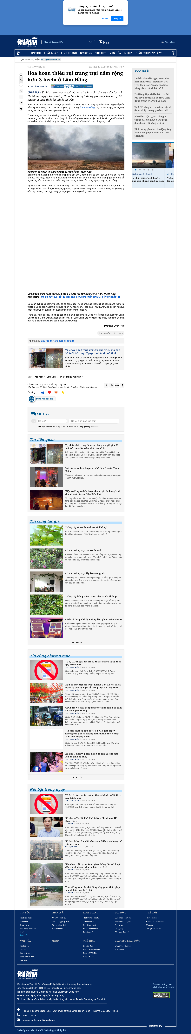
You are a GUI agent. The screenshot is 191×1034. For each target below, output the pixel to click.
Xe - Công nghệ (89, 925)
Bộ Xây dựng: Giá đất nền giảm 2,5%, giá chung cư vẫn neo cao (93, 843)
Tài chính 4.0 (88, 921)
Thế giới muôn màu (154, 929)
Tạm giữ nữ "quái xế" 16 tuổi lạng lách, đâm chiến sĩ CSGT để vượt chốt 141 (79, 296)
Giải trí (23, 949)
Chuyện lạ (119, 929)
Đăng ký (117, 19)
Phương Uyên (38, 86)
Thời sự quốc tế (152, 918)
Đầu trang (154, 1026)
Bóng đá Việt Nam (90, 953)
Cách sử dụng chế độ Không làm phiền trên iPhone (93, 619)
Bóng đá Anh (88, 957)
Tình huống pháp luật (60, 921)
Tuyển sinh (119, 949)
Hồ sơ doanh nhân (90, 929)
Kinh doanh (69, 53)
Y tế (21, 932)
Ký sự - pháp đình (59, 925)
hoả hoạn (39, 376)
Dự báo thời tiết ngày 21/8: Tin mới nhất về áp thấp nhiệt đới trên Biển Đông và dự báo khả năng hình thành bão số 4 (152, 83)
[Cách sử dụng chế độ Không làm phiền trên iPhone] (46, 628)
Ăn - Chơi (119, 925)
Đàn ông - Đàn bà (122, 932)
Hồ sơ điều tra (57, 929)
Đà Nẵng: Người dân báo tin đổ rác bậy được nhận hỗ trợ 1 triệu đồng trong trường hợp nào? (152, 97)
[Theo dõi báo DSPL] (72, 86)
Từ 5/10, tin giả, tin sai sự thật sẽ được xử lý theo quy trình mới (93, 663)
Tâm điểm (24, 921)
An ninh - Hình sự (59, 918)
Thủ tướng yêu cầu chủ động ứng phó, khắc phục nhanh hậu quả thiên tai (92, 889)
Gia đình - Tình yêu (122, 921)
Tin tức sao (25, 946)
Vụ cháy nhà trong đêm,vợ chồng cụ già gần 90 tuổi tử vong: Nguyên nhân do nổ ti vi (92, 351)
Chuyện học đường (122, 946)
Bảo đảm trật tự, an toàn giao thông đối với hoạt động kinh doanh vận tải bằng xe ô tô (92, 866)
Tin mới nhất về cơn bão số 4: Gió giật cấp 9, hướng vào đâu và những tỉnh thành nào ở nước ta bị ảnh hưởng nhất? (92, 733)
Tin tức (36, 53)
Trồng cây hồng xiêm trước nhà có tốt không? (91, 596)
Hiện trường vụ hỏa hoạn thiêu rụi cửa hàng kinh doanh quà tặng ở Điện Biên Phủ (92, 493)
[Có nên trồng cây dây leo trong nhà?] (46, 581)
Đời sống (86, 53)
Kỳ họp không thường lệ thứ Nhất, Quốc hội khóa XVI (165, 59)
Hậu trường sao (26, 953)
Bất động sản (88, 932)
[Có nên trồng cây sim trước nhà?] (46, 558)
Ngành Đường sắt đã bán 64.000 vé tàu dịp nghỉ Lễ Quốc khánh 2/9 (153, 179)
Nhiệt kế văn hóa (27, 957)
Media (128, 53)
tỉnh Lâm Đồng (87, 107)
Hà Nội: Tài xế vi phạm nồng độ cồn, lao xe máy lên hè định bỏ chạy (91, 755)
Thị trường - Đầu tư (91, 918)
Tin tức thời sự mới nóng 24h (57, 341)
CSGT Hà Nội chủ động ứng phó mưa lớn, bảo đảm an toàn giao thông (93, 709)
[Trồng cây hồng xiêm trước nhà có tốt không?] (46, 605)
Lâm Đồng (51, 376)
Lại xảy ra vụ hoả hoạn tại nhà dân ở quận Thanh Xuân (92, 470)
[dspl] (18, 53)
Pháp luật (51, 53)
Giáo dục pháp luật (149, 53)
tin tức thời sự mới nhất (70, 376)
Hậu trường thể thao (91, 949)
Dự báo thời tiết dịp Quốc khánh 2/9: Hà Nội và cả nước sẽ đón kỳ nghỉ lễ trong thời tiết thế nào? (93, 686)
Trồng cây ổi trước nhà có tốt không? (86, 527)
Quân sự (149, 925)
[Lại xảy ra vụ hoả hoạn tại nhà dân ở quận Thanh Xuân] (46, 477)
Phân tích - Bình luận (154, 921)
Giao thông (24, 925)
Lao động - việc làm (28, 929)
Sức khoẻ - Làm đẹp (123, 918)
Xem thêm (75, 642)
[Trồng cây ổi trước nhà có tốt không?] (46, 535)
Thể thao (23, 960)
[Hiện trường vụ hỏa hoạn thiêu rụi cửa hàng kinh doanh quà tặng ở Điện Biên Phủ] (46, 500)
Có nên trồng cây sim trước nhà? (83, 550)
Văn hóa (115, 53)
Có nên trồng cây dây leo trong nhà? (86, 573)
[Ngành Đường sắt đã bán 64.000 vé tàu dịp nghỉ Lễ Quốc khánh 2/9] (153, 155)
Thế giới (101, 53)
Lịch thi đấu (88, 946)
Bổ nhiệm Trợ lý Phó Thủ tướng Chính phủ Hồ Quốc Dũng (91, 819)
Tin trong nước (26, 918)
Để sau (105, 19)
